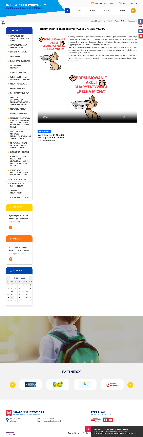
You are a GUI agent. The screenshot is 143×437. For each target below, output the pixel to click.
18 (15, 294)
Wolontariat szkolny (19, 197)
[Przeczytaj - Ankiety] (22, 239)
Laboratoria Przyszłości (15, 67)
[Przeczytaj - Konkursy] (22, 207)
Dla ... (116, 21)
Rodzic (107, 11)
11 (15, 291)
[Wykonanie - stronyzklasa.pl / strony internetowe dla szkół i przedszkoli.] (10, 433)
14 (27, 291)
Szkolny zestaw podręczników (17, 185)
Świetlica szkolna (18, 179)
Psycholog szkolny (18, 113)
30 (8, 300)
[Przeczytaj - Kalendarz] (22, 271)
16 (8, 294)
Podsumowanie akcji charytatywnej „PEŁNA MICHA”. (72, 28)
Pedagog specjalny (18, 84)
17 (12, 294)
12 (19, 291)
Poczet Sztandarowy (19, 93)
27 (23, 297)
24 (12, 297)
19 (19, 294)
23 (8, 297)
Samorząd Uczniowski (19, 152)
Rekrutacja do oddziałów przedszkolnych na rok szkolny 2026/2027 (20, 135)
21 (27, 294)
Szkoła (78, 11)
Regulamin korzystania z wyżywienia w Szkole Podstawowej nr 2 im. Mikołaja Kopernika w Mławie (20, 122)
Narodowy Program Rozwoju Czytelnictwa (20, 78)
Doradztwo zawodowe (20, 61)
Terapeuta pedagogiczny (16, 192)
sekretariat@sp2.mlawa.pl (105, 3)
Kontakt (122, 11)
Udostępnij (45, 131)
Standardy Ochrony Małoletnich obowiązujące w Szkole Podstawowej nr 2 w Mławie (20, 161)
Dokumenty (15, 56)
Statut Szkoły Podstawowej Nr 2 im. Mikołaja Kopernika (19, 172)
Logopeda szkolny (18, 72)
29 (30, 297)
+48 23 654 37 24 (130, 3)
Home (102, 21)
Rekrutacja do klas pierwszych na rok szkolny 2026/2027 (18, 145)
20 (23, 294)
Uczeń (92, 11)
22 (30, 294)
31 (12, 300)
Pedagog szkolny (17, 88)
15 (30, 291)
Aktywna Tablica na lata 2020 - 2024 (18, 46)
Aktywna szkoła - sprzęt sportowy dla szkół (19, 38)
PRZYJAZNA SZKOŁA (18, 109)
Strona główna (68, 11)
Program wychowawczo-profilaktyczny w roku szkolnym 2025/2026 (20, 101)
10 (12, 291)
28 (27, 297)
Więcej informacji (10, 227)
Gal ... (122, 21)
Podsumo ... (131, 21)
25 (15, 297)
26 (19, 297)
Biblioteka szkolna (18, 52)
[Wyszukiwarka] (134, 11)
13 (23, 291)
